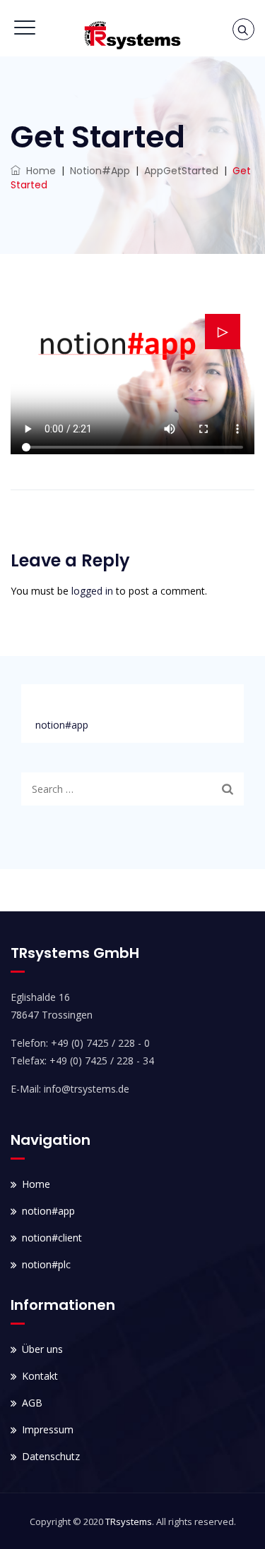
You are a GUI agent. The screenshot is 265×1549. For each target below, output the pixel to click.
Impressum (47, 1429)
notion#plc (46, 1264)
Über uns (42, 1349)
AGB (32, 1402)
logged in (92, 590)
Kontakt (40, 1376)
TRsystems (128, 1521)
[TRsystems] (132, 35)
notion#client (52, 1237)
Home (38, 171)
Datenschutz (51, 1456)
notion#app (61, 724)
